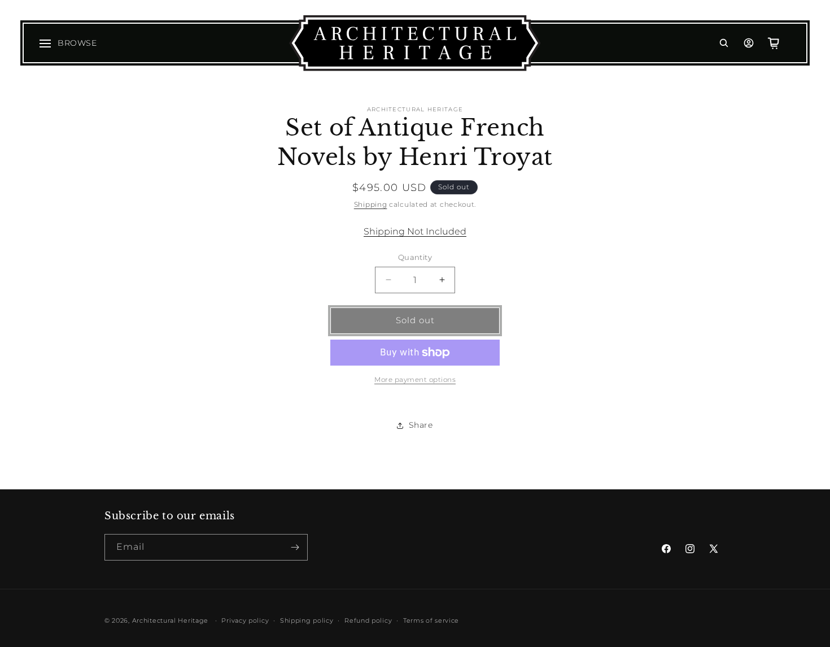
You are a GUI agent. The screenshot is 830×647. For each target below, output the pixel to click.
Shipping (370, 204)
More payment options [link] (415, 379)
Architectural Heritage (170, 620)
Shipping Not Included (415, 231)
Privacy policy (245, 620)
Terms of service (431, 620)
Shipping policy (307, 620)
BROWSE (77, 43)
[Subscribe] (294, 547)
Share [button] (421, 425)
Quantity (415, 257)
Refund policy (368, 620)
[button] (723, 43)
